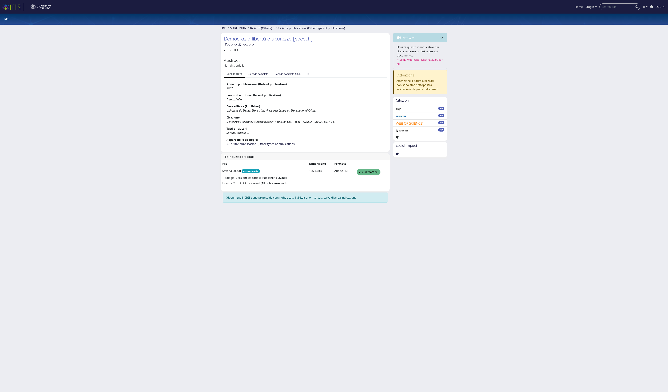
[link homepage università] (41, 7)
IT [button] (644, 7)
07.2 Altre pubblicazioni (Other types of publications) (310, 28)
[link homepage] (12, 7)
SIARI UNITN (238, 28)
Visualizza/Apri (368, 172)
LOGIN (660, 7)
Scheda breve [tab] (234, 73)
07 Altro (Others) (261, 28)
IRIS (223, 28)
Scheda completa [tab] (258, 74)
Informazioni (408, 37)
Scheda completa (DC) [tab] (288, 74)
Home (579, 7)
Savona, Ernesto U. (239, 44)
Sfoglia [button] (590, 7)
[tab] (308, 73)
